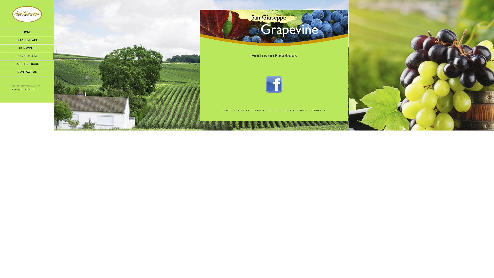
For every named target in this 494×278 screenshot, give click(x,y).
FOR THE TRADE (298, 110)
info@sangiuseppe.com (24, 89)
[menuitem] (27, 33)
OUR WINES (260, 110)
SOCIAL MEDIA (278, 110)
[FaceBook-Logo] (274, 77)
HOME (226, 110)
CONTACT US (318, 110)
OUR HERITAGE (242, 110)
